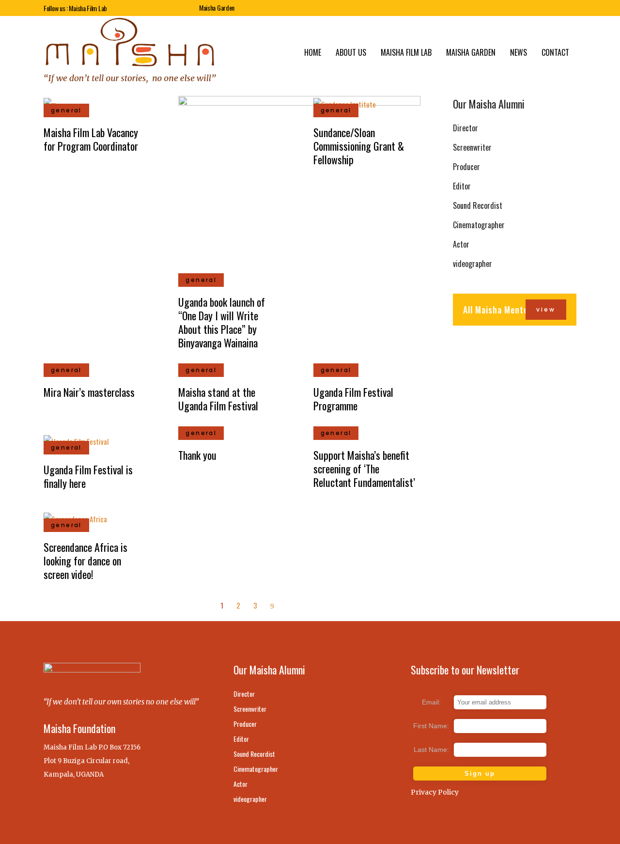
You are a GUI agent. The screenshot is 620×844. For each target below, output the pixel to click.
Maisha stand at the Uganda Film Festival (218, 398)
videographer (472, 263)
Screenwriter (472, 147)
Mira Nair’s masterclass (89, 392)
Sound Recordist (477, 205)
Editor (462, 186)
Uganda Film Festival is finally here (88, 476)
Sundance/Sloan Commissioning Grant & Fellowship (358, 146)
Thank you (197, 455)
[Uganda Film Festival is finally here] (76, 440)
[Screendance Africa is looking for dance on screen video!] (75, 517)
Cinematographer (479, 225)
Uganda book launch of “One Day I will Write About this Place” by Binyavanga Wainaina (221, 322)
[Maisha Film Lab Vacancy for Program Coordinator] (50, 102)
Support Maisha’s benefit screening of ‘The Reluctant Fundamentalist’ (364, 468)
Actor (461, 244)
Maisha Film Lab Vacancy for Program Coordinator (91, 139)
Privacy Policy (435, 792)
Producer (466, 166)
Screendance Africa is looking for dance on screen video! (85, 560)
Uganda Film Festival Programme (353, 398)
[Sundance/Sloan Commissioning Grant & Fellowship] (344, 102)
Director (465, 128)
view (546, 309)
